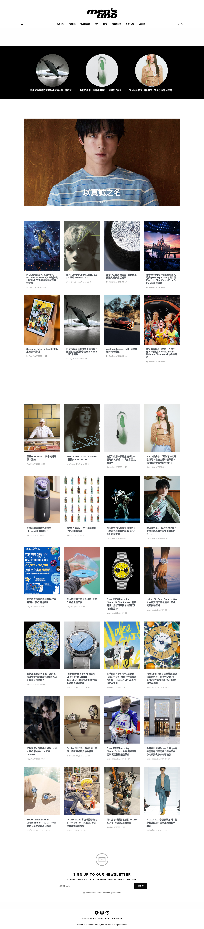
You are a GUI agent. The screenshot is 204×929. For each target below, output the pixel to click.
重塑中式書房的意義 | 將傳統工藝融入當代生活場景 (121, 276)
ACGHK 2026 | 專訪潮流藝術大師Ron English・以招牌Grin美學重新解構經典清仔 (82, 822)
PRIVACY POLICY (89, 918)
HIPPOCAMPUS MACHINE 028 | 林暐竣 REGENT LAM (81, 276)
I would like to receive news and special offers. (103, 892)
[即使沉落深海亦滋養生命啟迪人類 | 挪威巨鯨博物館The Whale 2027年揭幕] (82, 320)
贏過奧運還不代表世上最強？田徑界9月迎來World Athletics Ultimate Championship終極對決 (161, 353)
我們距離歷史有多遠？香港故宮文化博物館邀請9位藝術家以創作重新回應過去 (42, 676)
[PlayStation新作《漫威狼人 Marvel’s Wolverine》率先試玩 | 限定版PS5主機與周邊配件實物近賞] (42, 246)
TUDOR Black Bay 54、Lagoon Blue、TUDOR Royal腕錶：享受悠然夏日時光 (41, 822)
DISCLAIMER (103, 918)
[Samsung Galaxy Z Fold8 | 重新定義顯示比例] (42, 320)
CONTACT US (117, 918)
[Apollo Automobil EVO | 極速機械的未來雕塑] (122, 320)
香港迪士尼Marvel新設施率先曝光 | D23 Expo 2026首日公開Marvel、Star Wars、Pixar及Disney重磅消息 (161, 279)
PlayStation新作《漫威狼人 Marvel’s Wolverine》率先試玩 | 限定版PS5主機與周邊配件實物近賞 (42, 279)
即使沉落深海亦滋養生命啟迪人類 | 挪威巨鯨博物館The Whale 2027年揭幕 (52, 90)
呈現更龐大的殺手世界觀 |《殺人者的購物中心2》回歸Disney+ (42, 751)
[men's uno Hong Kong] (102, 13)
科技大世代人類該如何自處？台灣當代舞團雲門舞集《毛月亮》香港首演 (121, 531)
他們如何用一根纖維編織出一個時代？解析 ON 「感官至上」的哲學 (102, 90)
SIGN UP (141, 886)
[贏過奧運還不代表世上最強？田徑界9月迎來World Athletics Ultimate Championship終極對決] (162, 320)
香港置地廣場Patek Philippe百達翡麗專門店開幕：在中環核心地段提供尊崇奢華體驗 (162, 751)
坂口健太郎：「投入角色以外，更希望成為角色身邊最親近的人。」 (162, 531)
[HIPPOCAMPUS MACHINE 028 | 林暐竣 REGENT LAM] (82, 246)
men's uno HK (74, 282)
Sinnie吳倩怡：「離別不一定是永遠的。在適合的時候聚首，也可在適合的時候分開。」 (151, 90)
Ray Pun (32, 287)
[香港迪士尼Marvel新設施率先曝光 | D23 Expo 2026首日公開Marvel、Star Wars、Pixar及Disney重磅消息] (162, 246)
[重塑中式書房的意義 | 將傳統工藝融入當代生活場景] (122, 246)
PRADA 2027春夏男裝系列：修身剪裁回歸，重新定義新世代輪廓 (162, 822)
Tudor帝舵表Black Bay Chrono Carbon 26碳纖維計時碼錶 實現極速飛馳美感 (121, 751)
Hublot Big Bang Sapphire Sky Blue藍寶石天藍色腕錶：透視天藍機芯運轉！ (162, 602)
